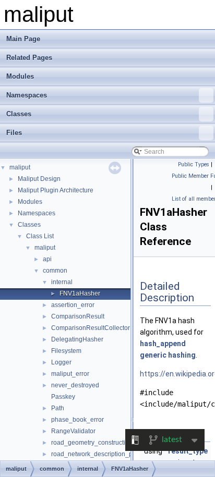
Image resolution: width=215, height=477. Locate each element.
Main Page (23, 39)
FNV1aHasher (79, 293)
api (47, 259)
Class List (40, 236)
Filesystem (66, 350)
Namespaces (26, 95)
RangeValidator (73, 431)
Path (57, 408)
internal (62, 282)
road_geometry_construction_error (100, 442)
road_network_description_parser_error (107, 454)
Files (14, 133)
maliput (19, 167)
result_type (188, 451)
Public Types (193, 164)
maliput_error (70, 373)
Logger (61, 362)
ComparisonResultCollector (90, 328)
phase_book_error (77, 419)
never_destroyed (75, 385)
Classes (18, 114)
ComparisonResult (77, 316)
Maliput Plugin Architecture (55, 190)
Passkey (63, 396)
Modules (20, 76)
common (55, 270)
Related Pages (29, 58)
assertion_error (72, 305)
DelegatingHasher (77, 339)
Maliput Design (39, 178)
